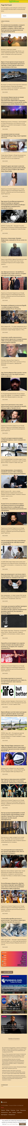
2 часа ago (4, 153)
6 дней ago (5, 1032)
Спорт (17, 1110)
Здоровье (19, 1112)
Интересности (12, 1114)
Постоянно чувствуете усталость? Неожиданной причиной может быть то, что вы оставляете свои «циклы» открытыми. (13, 681)
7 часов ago (4, 257)
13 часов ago (4, 391)
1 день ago (4, 663)
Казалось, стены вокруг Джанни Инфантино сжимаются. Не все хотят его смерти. (14, 240)
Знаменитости (4, 1112)
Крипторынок (4, 1114)
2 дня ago (4, 937)
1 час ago (4, 119)
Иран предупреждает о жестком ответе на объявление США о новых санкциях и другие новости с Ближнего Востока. (13, 575)
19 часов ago (4, 526)
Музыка (4, 1016)
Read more (5, 57)
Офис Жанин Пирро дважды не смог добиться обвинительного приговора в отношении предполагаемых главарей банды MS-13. (13, 748)
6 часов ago (4, 223)
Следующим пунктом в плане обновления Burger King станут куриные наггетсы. (13, 135)
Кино (10, 1112)
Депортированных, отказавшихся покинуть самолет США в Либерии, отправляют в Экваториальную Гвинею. (13, 471)
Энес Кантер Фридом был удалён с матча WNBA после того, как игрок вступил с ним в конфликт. (13, 374)
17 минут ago (4, 82)
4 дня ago (5, 1012)
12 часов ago (4, 358)
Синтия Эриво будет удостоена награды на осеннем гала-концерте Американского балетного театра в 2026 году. (13, 1027)
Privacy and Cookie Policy (12, 1124)
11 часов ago (4, 324)
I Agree (22, 1124)
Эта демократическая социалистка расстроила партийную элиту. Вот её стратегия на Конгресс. (12, 851)
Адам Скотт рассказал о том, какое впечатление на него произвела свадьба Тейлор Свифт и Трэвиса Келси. (13, 406)
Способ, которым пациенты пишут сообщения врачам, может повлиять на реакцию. (13, 439)
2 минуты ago (5, 47)
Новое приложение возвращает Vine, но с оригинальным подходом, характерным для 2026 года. (13, 988)
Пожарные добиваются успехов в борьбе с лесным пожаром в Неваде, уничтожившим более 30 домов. (13, 307)
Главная (3, 1110)
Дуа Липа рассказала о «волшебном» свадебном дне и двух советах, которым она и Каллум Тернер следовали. (13, 273)
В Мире (4, 996)
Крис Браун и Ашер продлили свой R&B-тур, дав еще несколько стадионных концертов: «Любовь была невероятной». (14, 781)
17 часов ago (4, 457)
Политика (13, 1110)
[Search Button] (24, 15)
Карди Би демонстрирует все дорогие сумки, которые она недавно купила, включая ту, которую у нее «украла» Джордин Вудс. (13, 645)
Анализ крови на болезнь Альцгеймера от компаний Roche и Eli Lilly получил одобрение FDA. (13, 542)
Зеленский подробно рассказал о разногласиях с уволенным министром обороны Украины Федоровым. (13, 920)
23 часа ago (4, 593)
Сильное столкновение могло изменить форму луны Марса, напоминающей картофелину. (11, 1008)
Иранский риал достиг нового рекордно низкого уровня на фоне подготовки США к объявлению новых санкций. (13, 713)
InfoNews (14, 1)
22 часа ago (4, 559)
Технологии (5, 976)
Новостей (21, 1105)
